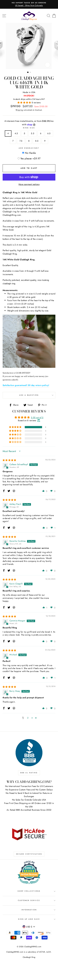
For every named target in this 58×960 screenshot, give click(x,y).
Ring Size (29, 128)
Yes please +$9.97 (30, 158)
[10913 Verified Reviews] (29, 884)
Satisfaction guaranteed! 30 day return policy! (26, 385)
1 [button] (28, 72)
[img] (9, 460)
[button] (24, 102)
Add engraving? (29, 148)
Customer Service (29, 900)
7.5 (20, 140)
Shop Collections (29, 891)
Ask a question (29, 395)
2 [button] (31, 72)
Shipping (19, 110)
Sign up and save (29, 919)
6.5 (49, 133)
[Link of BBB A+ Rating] (29, 753)
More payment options (29, 184)
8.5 (36, 140)
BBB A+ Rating (29, 773)
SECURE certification (29, 854)
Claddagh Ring (29, 957)
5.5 (32, 133)
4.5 (16, 133)
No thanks (30, 153)
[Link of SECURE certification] (29, 834)
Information (29, 910)
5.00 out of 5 (37, 417)
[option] (29, 4)
